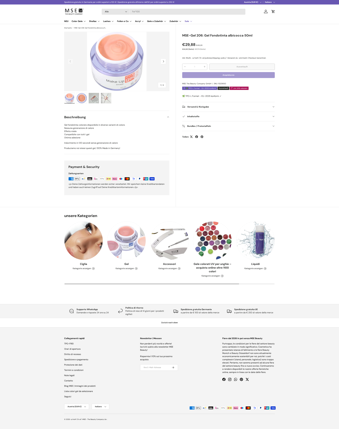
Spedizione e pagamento (76, 359)
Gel (126, 264)
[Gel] (126, 241)
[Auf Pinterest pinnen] (202, 136)
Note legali (69, 375)
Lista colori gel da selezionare (78, 391)
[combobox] (173, 12)
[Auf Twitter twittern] (191, 136)
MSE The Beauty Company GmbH (196, 83)
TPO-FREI (69, 343)
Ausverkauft (242, 66)
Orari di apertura (72, 349)
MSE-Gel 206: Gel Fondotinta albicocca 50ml (90, 28)
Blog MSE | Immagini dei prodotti (80, 386)
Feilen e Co (123, 21)
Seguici (67, 396)
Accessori (169, 264)
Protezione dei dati (73, 364)
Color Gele (77, 21)
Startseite (68, 28)
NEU (66, 21)
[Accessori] (169, 241)
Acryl (138, 21)
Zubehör (174, 21)
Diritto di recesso (72, 354)
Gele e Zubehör (155, 21)
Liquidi (255, 264)
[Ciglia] (83, 241)
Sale (187, 21)
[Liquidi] (255, 241)
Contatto (68, 380)
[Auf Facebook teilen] (196, 136)
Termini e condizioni (73, 370)
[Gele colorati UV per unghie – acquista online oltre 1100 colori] (212, 241)
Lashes (107, 21)
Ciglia (83, 264)
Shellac (93, 21)
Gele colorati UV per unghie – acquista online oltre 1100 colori (212, 267)
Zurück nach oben (169, 322)
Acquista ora (228, 75)
